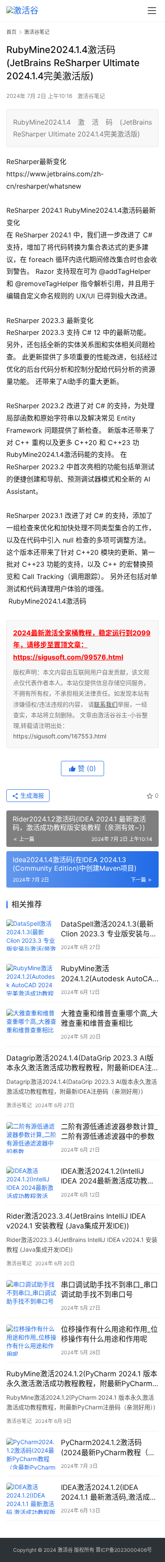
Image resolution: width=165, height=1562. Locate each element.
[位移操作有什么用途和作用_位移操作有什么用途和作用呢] (31, 1340)
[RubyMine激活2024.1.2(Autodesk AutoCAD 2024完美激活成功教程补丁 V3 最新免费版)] (31, 979)
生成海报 (31, 795)
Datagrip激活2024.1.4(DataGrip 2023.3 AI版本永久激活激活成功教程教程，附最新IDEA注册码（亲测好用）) (80, 1063)
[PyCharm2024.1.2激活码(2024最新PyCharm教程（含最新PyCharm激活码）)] (31, 1453)
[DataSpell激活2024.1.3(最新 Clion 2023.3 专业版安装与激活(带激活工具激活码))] (31, 935)
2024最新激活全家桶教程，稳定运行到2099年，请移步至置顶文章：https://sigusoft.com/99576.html (82, 645)
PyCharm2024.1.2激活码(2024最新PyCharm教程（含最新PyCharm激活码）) (108, 1447)
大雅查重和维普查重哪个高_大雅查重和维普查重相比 (109, 1018)
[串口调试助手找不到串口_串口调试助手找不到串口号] (31, 1295)
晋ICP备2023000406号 (124, 1550)
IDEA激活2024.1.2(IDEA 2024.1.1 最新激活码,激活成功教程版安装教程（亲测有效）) (109, 1492)
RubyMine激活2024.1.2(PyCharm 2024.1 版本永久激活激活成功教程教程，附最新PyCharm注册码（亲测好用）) (81, 1379)
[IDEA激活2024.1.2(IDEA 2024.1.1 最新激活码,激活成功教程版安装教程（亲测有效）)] (31, 1498)
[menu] (152, 10)
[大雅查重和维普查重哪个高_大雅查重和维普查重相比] (31, 1024)
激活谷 (65, 1550)
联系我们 (106, 704)
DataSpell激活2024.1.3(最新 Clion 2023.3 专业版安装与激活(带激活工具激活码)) (109, 929)
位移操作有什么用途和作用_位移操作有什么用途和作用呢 (109, 1334)
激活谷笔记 (91, 95)
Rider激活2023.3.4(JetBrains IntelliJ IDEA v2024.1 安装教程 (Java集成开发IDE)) (76, 1221)
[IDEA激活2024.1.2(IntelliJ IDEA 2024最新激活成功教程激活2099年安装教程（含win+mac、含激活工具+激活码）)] (31, 1182)
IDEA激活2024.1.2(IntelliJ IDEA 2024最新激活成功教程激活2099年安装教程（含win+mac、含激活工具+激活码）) (107, 1176)
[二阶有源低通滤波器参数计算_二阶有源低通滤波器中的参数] (31, 1137)
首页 (11, 32)
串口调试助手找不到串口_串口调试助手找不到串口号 (109, 1290)
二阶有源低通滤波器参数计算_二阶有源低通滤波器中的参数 (109, 1131)
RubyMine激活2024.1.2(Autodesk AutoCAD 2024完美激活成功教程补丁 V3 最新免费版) (109, 973)
